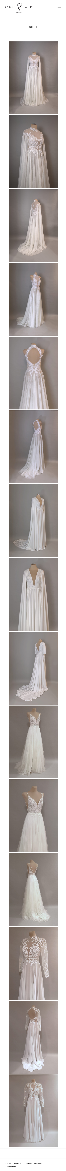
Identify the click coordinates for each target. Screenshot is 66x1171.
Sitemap (8, 1163)
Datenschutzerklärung (33, 1163)
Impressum (18, 1163)
